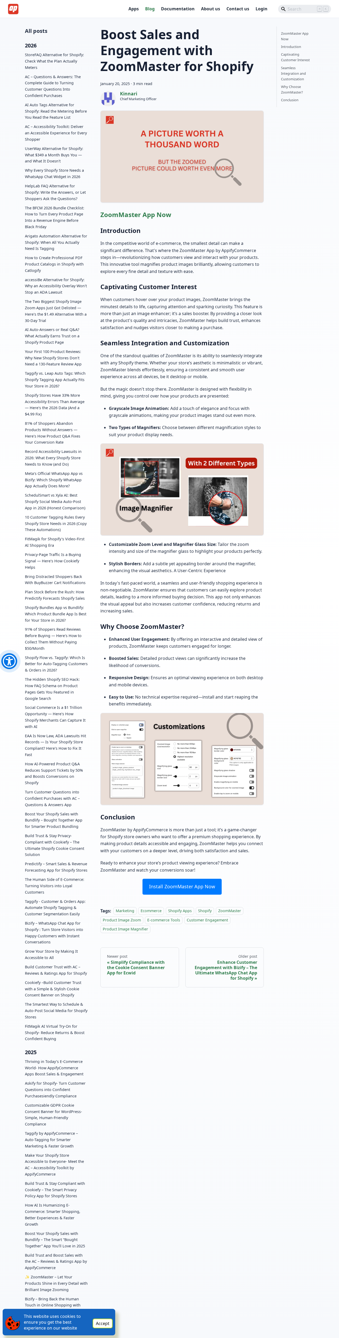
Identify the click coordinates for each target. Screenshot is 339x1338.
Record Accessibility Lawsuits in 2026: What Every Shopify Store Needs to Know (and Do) (53, 458)
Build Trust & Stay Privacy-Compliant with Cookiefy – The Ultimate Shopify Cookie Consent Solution (54, 845)
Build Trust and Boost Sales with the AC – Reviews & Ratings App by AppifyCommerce (56, 1261)
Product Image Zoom (122, 919)
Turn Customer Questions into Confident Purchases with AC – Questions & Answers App (52, 798)
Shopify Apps (180, 910)
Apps (133, 9)
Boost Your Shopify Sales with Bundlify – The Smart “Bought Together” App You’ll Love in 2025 (55, 1239)
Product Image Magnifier (125, 928)
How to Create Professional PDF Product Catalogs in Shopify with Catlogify (54, 264)
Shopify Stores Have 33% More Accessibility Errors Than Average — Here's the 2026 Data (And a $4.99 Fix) (54, 405)
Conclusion (289, 100)
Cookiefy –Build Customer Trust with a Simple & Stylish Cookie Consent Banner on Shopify (53, 988)
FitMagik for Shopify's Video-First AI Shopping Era (54, 542)
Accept (102, 1323)
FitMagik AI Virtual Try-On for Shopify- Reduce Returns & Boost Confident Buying (54, 1032)
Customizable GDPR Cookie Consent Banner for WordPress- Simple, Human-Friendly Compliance (53, 1114)
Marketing (125, 910)
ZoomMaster (229, 910)
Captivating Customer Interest (295, 57)
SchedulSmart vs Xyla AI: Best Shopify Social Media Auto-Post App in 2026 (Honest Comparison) (55, 501)
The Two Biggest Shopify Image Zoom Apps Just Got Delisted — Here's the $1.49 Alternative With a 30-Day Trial (56, 311)
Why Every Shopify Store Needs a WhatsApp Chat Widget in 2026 (54, 173)
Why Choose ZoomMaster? (292, 89)
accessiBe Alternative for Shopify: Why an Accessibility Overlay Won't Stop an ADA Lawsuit (56, 286)
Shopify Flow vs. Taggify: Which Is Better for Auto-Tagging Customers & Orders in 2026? (56, 664)
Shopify (205, 910)
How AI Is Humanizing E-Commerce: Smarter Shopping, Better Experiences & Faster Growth (52, 1214)
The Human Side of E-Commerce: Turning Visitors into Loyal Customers (54, 886)
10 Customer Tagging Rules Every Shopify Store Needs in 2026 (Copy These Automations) (56, 523)
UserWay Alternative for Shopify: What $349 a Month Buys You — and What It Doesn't (54, 155)
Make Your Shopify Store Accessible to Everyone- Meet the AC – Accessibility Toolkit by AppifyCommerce (54, 1164)
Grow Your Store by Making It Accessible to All (51, 954)
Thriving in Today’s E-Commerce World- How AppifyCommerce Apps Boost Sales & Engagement (54, 1068)
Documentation (178, 9)
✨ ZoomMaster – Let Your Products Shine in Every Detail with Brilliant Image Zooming (56, 1283)
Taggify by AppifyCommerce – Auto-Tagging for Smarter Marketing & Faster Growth (51, 1140)
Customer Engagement (207, 919)
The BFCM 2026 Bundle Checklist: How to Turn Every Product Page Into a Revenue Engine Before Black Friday (54, 217)
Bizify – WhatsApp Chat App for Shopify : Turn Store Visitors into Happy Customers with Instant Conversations (54, 932)
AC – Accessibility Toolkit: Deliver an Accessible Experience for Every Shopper (56, 133)
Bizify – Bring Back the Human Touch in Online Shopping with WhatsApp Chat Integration (53, 1305)
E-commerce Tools (163, 919)
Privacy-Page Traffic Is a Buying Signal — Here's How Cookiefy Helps (53, 561)
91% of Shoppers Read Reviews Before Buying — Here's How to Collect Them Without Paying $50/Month (53, 639)
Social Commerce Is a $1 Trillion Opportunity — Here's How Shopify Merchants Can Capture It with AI (55, 717)
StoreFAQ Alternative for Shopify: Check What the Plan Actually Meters (54, 61)
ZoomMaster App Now (135, 214)
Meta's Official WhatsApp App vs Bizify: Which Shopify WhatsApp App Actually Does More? (54, 480)
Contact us (237, 9)
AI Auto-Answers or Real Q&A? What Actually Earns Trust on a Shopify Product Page (52, 336)
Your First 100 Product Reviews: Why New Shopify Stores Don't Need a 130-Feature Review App (53, 358)
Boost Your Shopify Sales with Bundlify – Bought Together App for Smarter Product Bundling (53, 820)
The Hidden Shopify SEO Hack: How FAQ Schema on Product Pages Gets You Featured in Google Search (52, 689)
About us (210, 9)
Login (261, 9)
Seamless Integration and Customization (293, 73)
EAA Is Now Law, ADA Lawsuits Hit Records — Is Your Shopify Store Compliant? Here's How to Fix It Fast (55, 745)
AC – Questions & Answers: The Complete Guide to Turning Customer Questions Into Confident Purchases (53, 86)
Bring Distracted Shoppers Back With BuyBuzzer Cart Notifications (55, 579)
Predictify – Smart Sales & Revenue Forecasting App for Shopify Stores (56, 867)
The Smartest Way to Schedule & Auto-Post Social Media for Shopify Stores (56, 1010)
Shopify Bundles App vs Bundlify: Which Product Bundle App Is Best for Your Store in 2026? (55, 614)
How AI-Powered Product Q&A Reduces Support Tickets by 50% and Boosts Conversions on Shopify (54, 773)
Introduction (291, 46)
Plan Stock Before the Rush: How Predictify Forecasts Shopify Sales (55, 595)
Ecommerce (151, 910)
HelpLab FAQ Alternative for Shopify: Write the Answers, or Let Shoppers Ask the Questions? (55, 192)
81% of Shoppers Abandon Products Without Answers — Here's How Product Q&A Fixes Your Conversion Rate (52, 433)
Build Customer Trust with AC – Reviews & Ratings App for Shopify (56, 970)
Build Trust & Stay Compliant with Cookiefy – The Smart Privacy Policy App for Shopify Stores (55, 1189)
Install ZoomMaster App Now (182, 886)
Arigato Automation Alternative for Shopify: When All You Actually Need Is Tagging (56, 242)
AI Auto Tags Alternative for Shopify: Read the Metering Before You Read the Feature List (56, 111)
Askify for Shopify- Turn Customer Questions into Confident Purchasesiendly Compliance (55, 1089)
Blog (150, 9)
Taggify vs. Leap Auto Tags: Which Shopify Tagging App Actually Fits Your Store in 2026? (55, 379)
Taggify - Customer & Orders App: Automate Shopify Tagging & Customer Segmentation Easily (55, 907)
